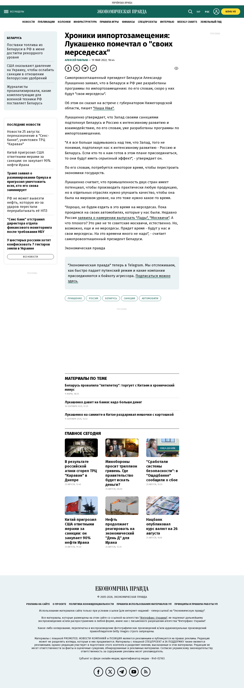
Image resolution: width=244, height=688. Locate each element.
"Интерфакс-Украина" (153, 617)
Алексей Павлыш (76, 60)
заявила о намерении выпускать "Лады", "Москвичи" (123, 218)
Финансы (128, 22)
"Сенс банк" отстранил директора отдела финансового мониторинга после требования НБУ (29, 225)
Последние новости (23, 124)
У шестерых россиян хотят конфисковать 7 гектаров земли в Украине (29, 244)
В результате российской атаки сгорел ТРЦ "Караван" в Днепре (81, 470)
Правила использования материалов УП (144, 604)
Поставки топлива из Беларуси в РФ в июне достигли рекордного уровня (26, 51)
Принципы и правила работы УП (196, 604)
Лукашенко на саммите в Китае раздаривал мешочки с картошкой (119, 414)
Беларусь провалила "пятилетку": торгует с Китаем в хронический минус (119, 387)
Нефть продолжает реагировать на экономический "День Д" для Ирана (120, 531)
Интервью (167, 22)
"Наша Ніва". (103, 108)
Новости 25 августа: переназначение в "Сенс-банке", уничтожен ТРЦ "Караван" (28, 138)
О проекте (59, 604)
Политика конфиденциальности (91, 604)
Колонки (64, 22)
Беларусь (111, 298)
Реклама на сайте (38, 604)
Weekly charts (187, 22)
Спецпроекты (147, 22)
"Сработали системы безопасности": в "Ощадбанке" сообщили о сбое (162, 470)
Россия (93, 298)
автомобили (150, 298)
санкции (129, 298)
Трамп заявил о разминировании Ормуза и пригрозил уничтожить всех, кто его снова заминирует (29, 181)
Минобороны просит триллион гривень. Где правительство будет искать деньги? (121, 473)
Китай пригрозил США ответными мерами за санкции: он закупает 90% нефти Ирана (80, 531)
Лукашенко (75, 298)
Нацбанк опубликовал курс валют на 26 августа (162, 526)
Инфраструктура (85, 22)
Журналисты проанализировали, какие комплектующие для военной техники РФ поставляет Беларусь (29, 95)
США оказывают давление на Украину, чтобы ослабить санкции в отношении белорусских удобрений (30, 72)
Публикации (46, 22)
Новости (28, 22)
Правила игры (109, 22)
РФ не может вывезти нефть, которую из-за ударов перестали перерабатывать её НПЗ (27, 204)
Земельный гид (211, 22)
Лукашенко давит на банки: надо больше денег (103, 402)
